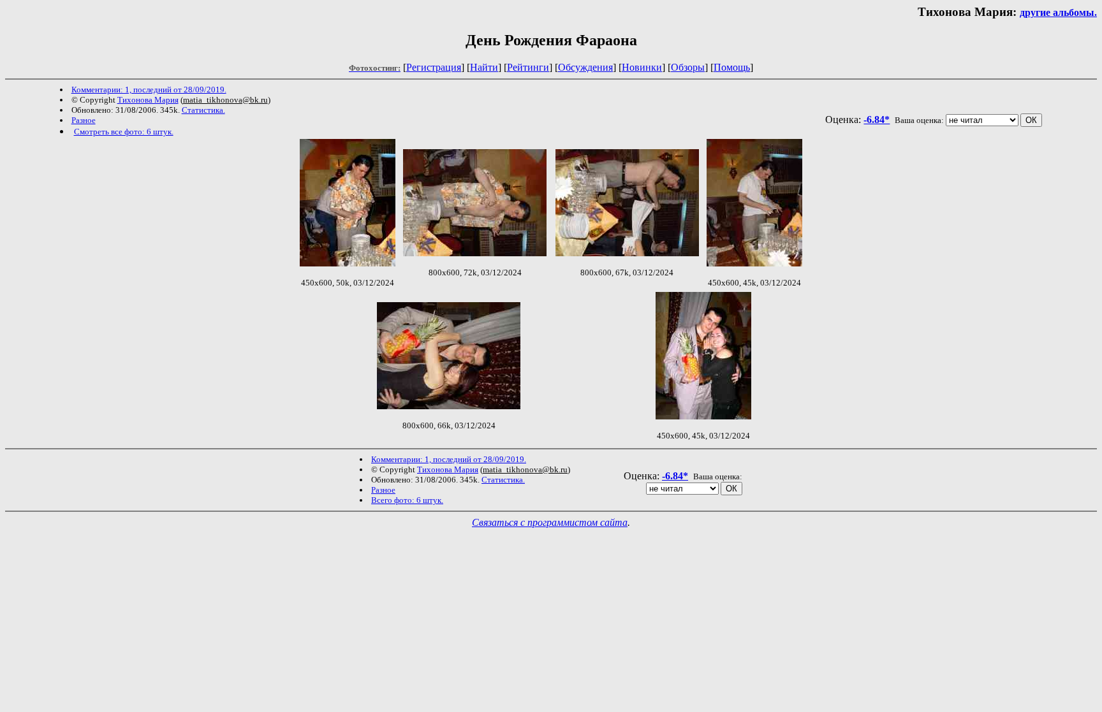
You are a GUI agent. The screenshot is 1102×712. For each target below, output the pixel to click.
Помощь (732, 67)
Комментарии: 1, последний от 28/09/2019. (148, 89)
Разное (83, 120)
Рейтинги (528, 67)
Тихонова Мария (148, 100)
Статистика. (203, 110)
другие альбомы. (1058, 12)
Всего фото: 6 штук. (407, 500)
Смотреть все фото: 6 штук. (123, 131)
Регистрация (433, 67)
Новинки (642, 67)
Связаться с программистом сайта (550, 522)
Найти (484, 67)
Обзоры (688, 67)
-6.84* (876, 119)
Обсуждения (585, 67)
